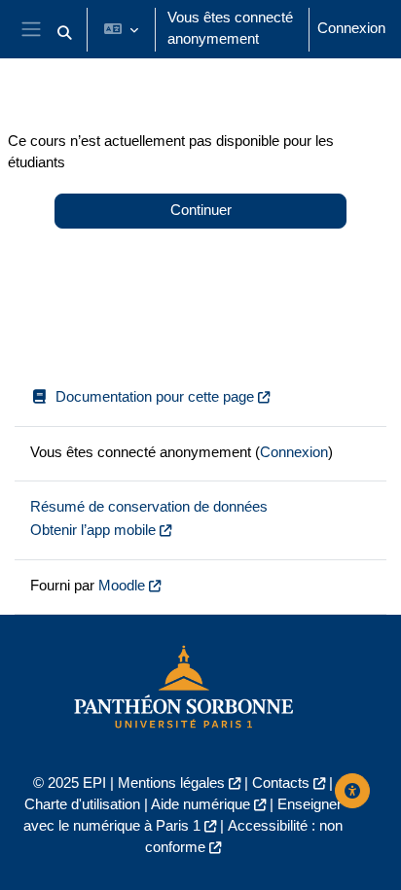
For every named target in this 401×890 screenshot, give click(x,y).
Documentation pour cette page (154, 397)
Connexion (351, 28)
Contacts (281, 783)
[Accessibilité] (352, 790)
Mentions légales (171, 783)
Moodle (121, 585)
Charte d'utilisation (82, 804)
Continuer (201, 210)
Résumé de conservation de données (149, 507)
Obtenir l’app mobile (93, 530)
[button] (64, 33)
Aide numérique (200, 804)
